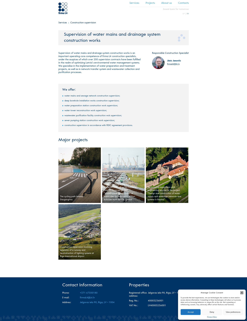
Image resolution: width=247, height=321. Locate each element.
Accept (191, 312)
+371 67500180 (89, 293)
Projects (150, 3)
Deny (212, 312)
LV (184, 14)
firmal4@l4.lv (173, 64)
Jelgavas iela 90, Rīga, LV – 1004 (97, 302)
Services (134, 3)
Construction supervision (83, 23)
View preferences (233, 312)
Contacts (183, 3)
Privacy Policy (212, 317)
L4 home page (62, 8)
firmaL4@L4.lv (87, 298)
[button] (242, 292)
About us (166, 3)
